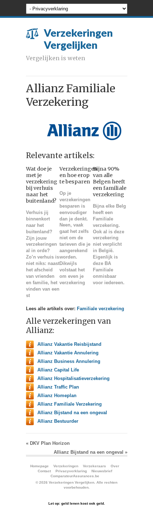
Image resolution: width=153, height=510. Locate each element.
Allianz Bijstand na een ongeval (72, 412)
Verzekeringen (65, 466)
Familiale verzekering (100, 308)
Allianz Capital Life (58, 370)
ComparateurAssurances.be (75, 476)
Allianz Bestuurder (57, 421)
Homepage (39, 466)
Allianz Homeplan (56, 395)
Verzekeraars (94, 466)
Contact (44, 471)
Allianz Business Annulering (68, 361)
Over (115, 466)
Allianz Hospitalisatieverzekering (73, 378)
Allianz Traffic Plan (58, 387)
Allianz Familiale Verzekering (69, 404)
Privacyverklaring (71, 471)
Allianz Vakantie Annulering (68, 352)
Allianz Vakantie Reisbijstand (69, 344)
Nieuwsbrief (101, 471)
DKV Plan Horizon (48, 443)
